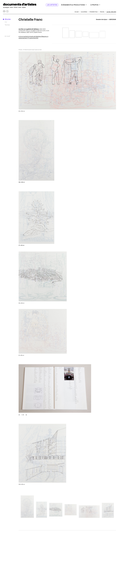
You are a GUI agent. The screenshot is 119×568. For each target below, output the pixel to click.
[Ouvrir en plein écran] (67, 80)
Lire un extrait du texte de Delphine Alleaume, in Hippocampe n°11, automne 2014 (33, 37)
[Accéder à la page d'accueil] (19, 5)
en (4, 11)
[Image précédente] (19, 415)
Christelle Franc (30, 19)
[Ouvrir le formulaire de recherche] (7, 11)
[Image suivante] (55, 388)
